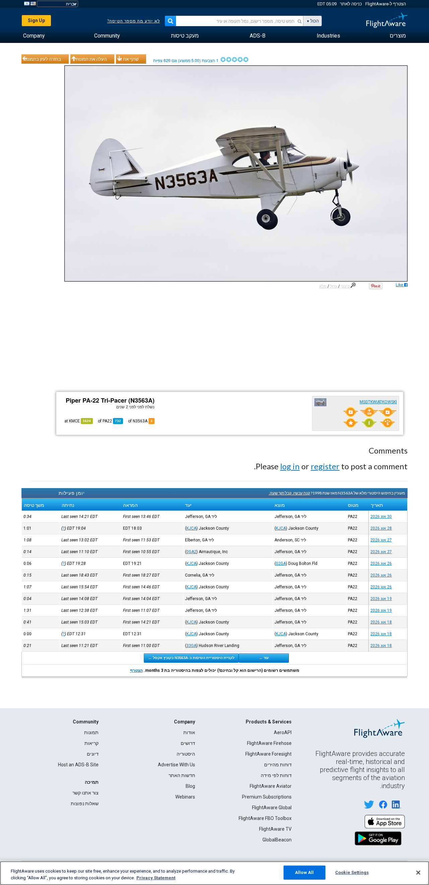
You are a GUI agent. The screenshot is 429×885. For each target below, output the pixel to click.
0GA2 (191, 551)
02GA (281, 563)
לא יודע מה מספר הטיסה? (133, 21)
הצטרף (136, 670)
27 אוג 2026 (381, 540)
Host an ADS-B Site (78, 764)
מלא (322, 286)
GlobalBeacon (277, 839)
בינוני (345, 286)
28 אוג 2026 (381, 528)
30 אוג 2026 (381, 516)
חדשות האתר (182, 775)
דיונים (93, 754)
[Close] (418, 872)
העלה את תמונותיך (89, 59)
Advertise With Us (176, 764)
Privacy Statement (155, 877)
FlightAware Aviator (271, 786)
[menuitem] (398, 36)
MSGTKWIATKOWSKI (378, 402)
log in (290, 466)
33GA (191, 645)
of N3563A (140, 421)
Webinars (185, 797)
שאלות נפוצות (85, 803)
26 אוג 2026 (381, 563)
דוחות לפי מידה (276, 775)
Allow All (304, 872)
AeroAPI (283, 732)
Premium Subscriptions (267, 797)
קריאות (91, 743)
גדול (333, 286)
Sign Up (36, 20)
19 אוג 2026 (381, 598)
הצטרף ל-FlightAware (385, 3)
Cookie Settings (352, 872)
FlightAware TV (275, 829)
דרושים (188, 743)
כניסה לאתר (351, 3)
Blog (190, 786)
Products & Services (269, 721)
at (77, 421)
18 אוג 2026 (381, 622)
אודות (189, 732)
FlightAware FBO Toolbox (265, 818)
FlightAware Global (272, 807)
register (325, 466)
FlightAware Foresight (268, 754)
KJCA (281, 528)
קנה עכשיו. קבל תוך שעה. (289, 492)
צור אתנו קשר (85, 792)
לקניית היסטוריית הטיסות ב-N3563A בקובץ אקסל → (191, 658)
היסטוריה (186, 754)
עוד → (264, 658)
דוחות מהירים (278, 764)
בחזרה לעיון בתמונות (42, 59)
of (109, 421)
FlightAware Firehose (269, 743)
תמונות (91, 732)
